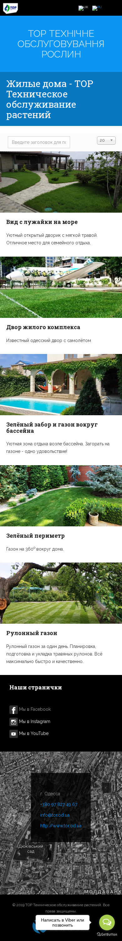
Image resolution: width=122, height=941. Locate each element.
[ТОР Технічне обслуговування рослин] (10, 8)
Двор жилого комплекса (43, 327)
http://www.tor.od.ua (60, 825)
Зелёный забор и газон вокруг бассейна (52, 427)
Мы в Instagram (34, 721)
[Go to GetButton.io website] (107, 935)
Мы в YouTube (33, 733)
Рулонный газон (31, 633)
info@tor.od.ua (54, 815)
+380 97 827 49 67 (58, 804)
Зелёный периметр (35, 535)
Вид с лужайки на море (42, 222)
